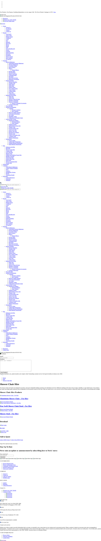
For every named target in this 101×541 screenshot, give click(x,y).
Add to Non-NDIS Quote (17, 440)
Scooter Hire (9, 163)
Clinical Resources (10, 177)
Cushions (11, 108)
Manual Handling (13, 82)
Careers (7, 30)
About (4, 26)
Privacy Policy (6, 535)
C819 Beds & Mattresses (12, 167)
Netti (7, 47)
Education (5, 176)
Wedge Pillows (15, 70)
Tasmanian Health (10, 175)
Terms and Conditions (8, 468)
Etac (7, 40)
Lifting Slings (12, 94)
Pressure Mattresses (13, 64)
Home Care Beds (13, 74)
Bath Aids (11, 96)
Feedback (2, 359)
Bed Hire (8, 148)
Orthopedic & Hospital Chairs (16, 117)
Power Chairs (12, 140)
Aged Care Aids (12, 129)
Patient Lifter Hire (10, 159)
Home (4, 378)
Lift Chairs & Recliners (14, 114)
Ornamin (8, 51)
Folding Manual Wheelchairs (15, 143)
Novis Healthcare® (10, 48)
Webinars (8, 180)
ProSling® (8, 55)
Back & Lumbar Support (14, 112)
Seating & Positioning (11, 107)
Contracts (5, 165)
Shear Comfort (9, 56)
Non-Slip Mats (9, 106)
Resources (5, 18)
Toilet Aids (11, 98)
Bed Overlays (12, 67)
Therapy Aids (12, 127)
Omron (7, 50)
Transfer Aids (12, 83)
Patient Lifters (12, 87)
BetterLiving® (9, 36)
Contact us (8, 31)
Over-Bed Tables (13, 66)
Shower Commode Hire (11, 161)
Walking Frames (12, 124)
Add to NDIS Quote (5, 440)
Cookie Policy (6, 537)
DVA (7, 169)
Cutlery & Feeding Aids (14, 135)
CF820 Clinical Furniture (12, 168)
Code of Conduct (7, 476)
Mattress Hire (9, 153)
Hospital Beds (12, 72)
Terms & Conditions (7, 536)
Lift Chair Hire (9, 152)
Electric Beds (12, 71)
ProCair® (8, 54)
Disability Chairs (13, 116)
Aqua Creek (9, 35)
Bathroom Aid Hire (10, 147)
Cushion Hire (9, 151)
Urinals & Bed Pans (13, 104)
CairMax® (8, 38)
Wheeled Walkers (16, 121)
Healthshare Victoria (10, 172)
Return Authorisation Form (9, 464)
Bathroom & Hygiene (11, 95)
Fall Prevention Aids (13, 128)
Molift (7, 46)
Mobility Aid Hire (10, 156)
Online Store (11, 21)
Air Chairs (11, 115)
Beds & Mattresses (10, 62)
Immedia (8, 42)
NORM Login (6, 477)
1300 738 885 (12, 19)
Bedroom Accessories (14, 79)
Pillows (10, 68)
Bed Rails (11, 76)
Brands (4, 32)
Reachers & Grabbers (14, 132)
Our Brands (8, 28)
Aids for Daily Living (11, 119)
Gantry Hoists (12, 90)
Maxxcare (8, 43)
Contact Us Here (7, 491)
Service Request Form (8, 463)
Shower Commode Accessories (19, 103)
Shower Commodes (13, 102)
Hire (4, 145)
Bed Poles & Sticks (13, 78)
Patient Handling (10, 52)
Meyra (7, 44)
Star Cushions (9, 58)
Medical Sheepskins (13, 137)
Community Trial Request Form (10, 466)
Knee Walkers (15, 123)
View (54, 12)
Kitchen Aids (12, 133)
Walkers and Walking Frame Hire (14, 155)
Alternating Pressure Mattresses (16, 63)
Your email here (4, 454)
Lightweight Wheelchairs (15, 141)
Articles (5, 482)
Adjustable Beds (13, 75)
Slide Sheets (12, 84)
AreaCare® (8, 34)
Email (1, 356)
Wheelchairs (9, 139)
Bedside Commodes (13, 100)
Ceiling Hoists (12, 91)
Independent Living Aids (14, 125)
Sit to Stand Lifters (13, 88)
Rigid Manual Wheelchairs (15, 144)
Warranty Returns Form (8, 467)
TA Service (8, 59)
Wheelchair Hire (10, 157)
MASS (7, 173)
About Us (8, 27)
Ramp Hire (8, 160)
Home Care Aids (13, 131)
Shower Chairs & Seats (14, 99)
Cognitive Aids (12, 136)
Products (5, 60)
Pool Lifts (11, 92)
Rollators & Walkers (13, 120)
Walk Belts (11, 86)
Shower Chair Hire (10, 149)
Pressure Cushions (16, 110)
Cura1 (7, 39)
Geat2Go (8, 171)
